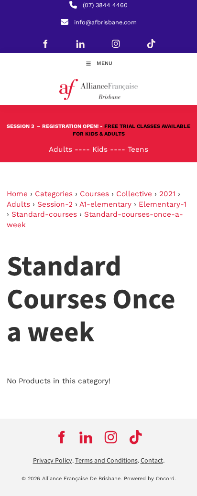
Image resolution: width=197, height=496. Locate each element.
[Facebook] (45, 43)
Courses (94, 194)
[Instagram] (115, 43)
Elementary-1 (162, 204)
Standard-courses (44, 214)
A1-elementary (105, 204)
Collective (134, 194)
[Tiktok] (151, 43)
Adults (18, 204)
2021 (167, 194)
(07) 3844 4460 (105, 5)
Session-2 (55, 204)
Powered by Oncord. (150, 478)
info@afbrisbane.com (105, 22)
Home (17, 194)
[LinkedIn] (80, 43)
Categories (54, 194)
